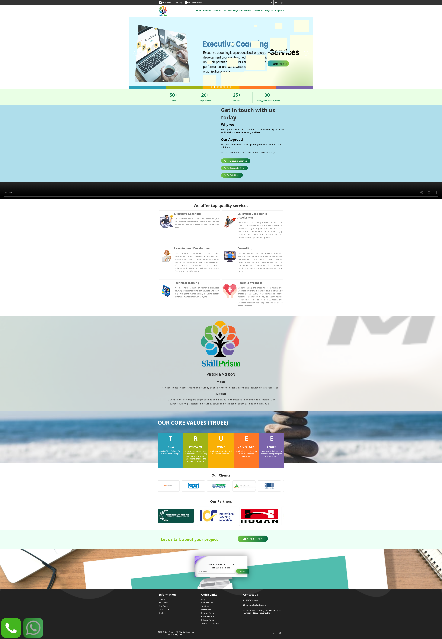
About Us (163, 602)
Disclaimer (206, 609)
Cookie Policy (207, 616)
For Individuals (232, 175)
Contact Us (164, 609)
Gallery (162, 613)
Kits (181, 634)
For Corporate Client (235, 168)
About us (207, 10)
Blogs (235, 10)
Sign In (269, 10)
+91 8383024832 (195, 2)
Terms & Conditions (210, 623)
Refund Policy (207, 613)
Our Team (227, 10)
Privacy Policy (207, 620)
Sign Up (280, 10)
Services (205, 606)
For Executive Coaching (236, 161)
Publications (245, 10)
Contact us (258, 10)
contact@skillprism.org (172, 2)
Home (198, 10)
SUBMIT (242, 571)
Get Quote (254, 539)
